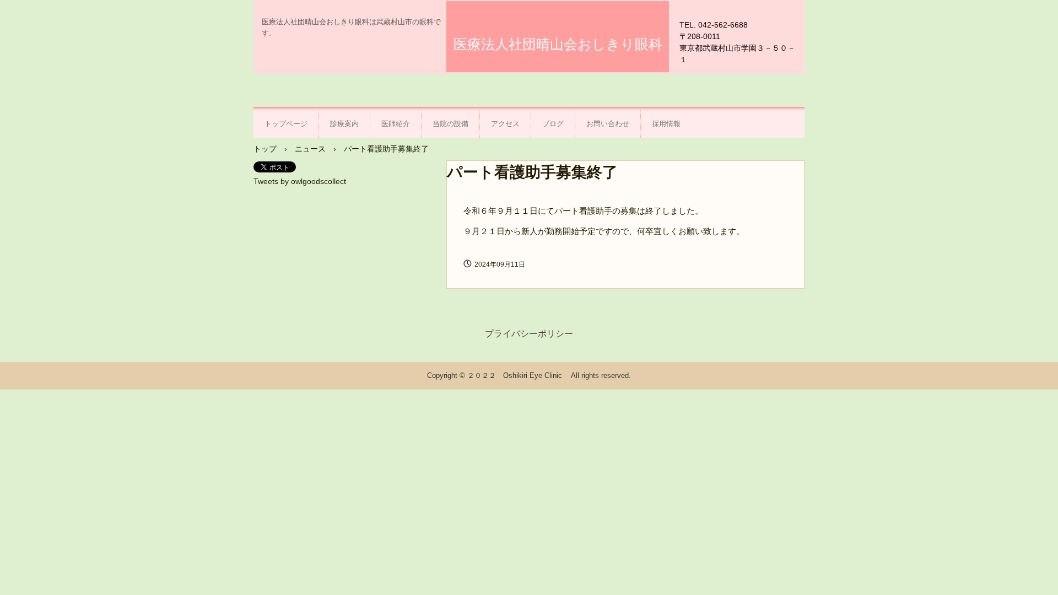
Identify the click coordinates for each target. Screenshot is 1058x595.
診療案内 (344, 124)
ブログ (553, 124)
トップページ (285, 124)
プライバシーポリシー (529, 333)
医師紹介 (395, 124)
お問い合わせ (607, 124)
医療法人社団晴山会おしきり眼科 (558, 44)
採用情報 (666, 124)
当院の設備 (450, 124)
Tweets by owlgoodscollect (299, 181)
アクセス (505, 124)
